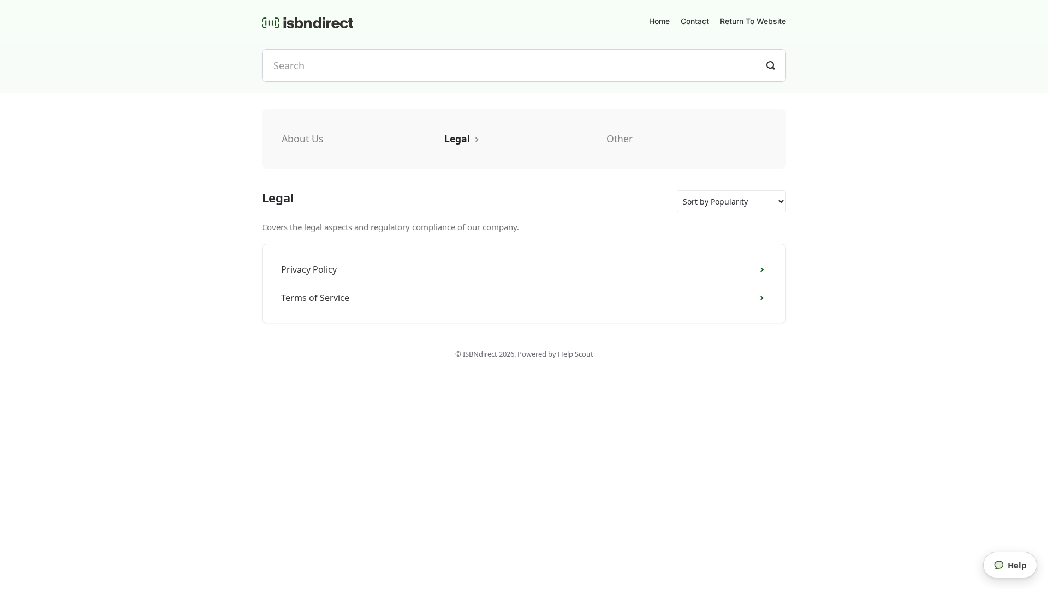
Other (619, 138)
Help (1017, 565)
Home (659, 21)
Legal (458, 138)
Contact (695, 21)
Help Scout (575, 354)
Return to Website (753, 21)
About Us (302, 138)
